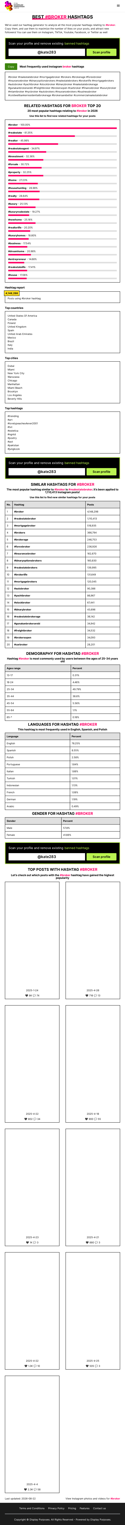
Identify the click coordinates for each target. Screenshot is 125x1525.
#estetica (13, 430)
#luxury (12, 203)
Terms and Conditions (32, 1508)
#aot (10, 441)
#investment (15, 156)
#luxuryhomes (16, 235)
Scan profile (101, 52)
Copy (11, 66)
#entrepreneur (17, 259)
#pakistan (13, 445)
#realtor (13, 140)
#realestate (15, 132)
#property (14, 172)
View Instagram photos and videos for (93, 1498)
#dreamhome (16, 251)
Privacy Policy (56, 1508)
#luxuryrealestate (18, 211)
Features (84, 1508)
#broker (13, 124)
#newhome (15, 219)
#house (12, 274)
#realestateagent (18, 148)
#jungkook (14, 448)
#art (10, 419)
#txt (10, 427)
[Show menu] (118, 5)
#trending (13, 416)
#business (14, 243)
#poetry (12, 437)
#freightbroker (23, 630)
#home (12, 180)
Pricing (72, 1508)
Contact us (99, 1508)
